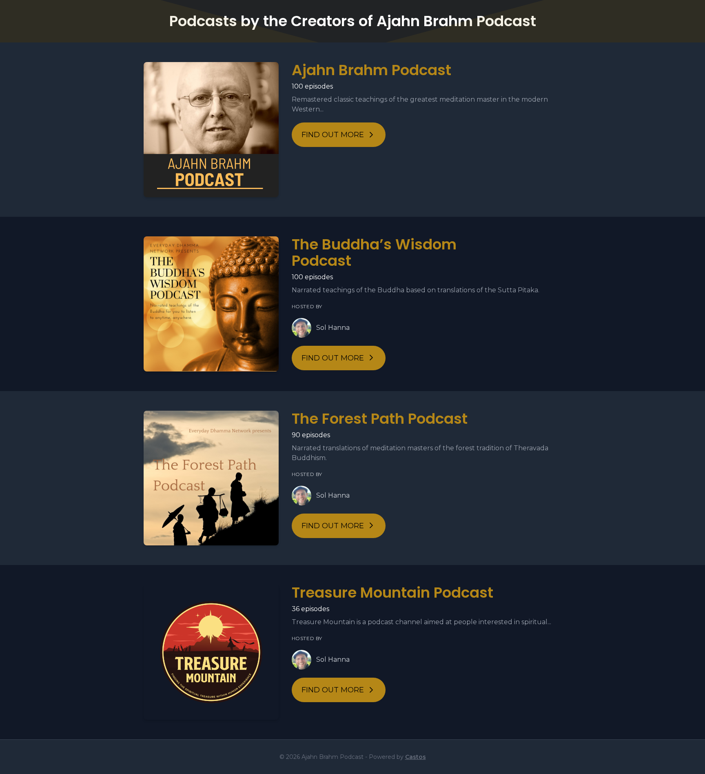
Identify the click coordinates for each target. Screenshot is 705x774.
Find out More (333, 134)
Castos (415, 757)
